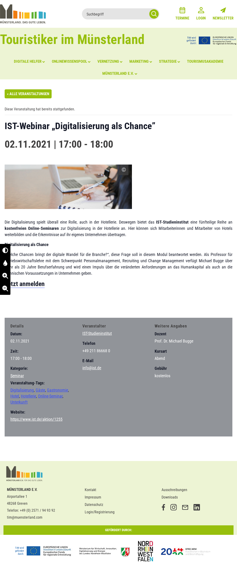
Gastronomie (57, 390)
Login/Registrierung (100, 512)
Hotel (14, 396)
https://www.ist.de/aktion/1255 (36, 419)
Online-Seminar (50, 396)
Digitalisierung (22, 390)
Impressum (93, 497)
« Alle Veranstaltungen (28, 94)
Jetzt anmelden (25, 284)
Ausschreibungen (174, 490)
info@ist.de (91, 367)
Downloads (170, 497)
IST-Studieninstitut (97, 333)
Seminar (17, 375)
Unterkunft (19, 402)
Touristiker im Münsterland (72, 39)
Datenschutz (94, 504)
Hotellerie (28, 396)
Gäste (40, 390)
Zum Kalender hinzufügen (29, 305)
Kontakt (90, 490)
